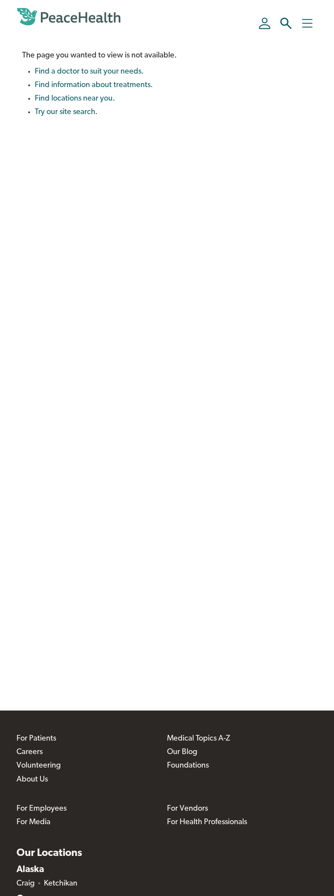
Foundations (188, 766)
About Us (32, 780)
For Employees (42, 809)
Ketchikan (60, 884)
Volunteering (39, 766)
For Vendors (187, 809)
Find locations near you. (75, 99)
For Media (33, 822)
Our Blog (182, 752)
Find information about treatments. (94, 85)
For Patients (36, 739)
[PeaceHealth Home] (69, 17)
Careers (30, 752)
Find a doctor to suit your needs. (89, 72)
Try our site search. (66, 112)
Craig (26, 884)
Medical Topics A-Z (198, 739)
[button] (286, 23)
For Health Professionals (207, 822)
